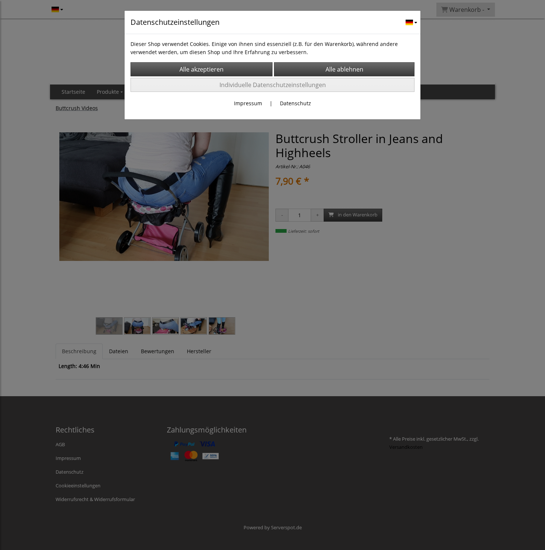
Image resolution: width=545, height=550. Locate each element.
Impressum (248, 103)
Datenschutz (295, 103)
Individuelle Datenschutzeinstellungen (272, 85)
